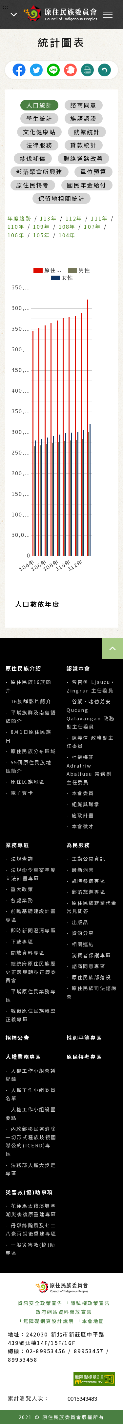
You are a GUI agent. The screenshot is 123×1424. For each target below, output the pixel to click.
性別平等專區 (84, 1038)
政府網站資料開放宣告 (64, 1311)
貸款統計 (83, 145)
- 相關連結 (80, 944)
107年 (92, 226)
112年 (74, 218)
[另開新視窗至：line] (53, 69)
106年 (16, 235)
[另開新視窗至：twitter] (36, 69)
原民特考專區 (84, 1057)
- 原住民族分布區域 (31, 751)
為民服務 (79, 845)
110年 (16, 226)
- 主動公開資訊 (86, 858)
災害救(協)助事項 (29, 1192)
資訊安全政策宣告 (40, 1302)
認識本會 (79, 668)
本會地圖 (93, 1320)
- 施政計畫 (80, 815)
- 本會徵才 (80, 826)
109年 (41, 226)
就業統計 (86, 132)
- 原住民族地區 (25, 781)
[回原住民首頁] (60, 13)
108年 (67, 226)
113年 (48, 218)
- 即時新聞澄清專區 (31, 930)
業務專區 (18, 845)
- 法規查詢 (19, 858)
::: (6, 6)
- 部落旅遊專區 (86, 891)
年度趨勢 (19, 218)
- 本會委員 (80, 793)
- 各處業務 (19, 900)
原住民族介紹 (23, 668)
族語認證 (83, 118)
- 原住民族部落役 (89, 977)
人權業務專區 (23, 1057)
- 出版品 (78, 922)
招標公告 (18, 1038)
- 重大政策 (19, 889)
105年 (41, 235)
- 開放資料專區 (25, 952)
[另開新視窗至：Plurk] (70, 69)
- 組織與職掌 (83, 804)
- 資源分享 (80, 932)
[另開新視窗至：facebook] (19, 69)
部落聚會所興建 (39, 171)
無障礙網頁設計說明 (48, 1320)
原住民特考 (32, 185)
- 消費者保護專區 (89, 955)
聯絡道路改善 (83, 158)
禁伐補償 (32, 158)
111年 (99, 218)
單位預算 (93, 171)
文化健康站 (39, 132)
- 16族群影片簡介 (28, 701)
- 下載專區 (19, 941)
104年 (67, 235)
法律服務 (39, 145)
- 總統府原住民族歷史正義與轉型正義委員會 (31, 972)
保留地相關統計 (61, 198)
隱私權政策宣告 (90, 1302)
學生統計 (39, 118)
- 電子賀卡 (19, 792)
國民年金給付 (87, 185)
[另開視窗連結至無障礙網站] (94, 1379)
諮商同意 (83, 105)
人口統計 (39, 105)
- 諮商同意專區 (86, 966)
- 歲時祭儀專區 (86, 880)
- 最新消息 (80, 869)
